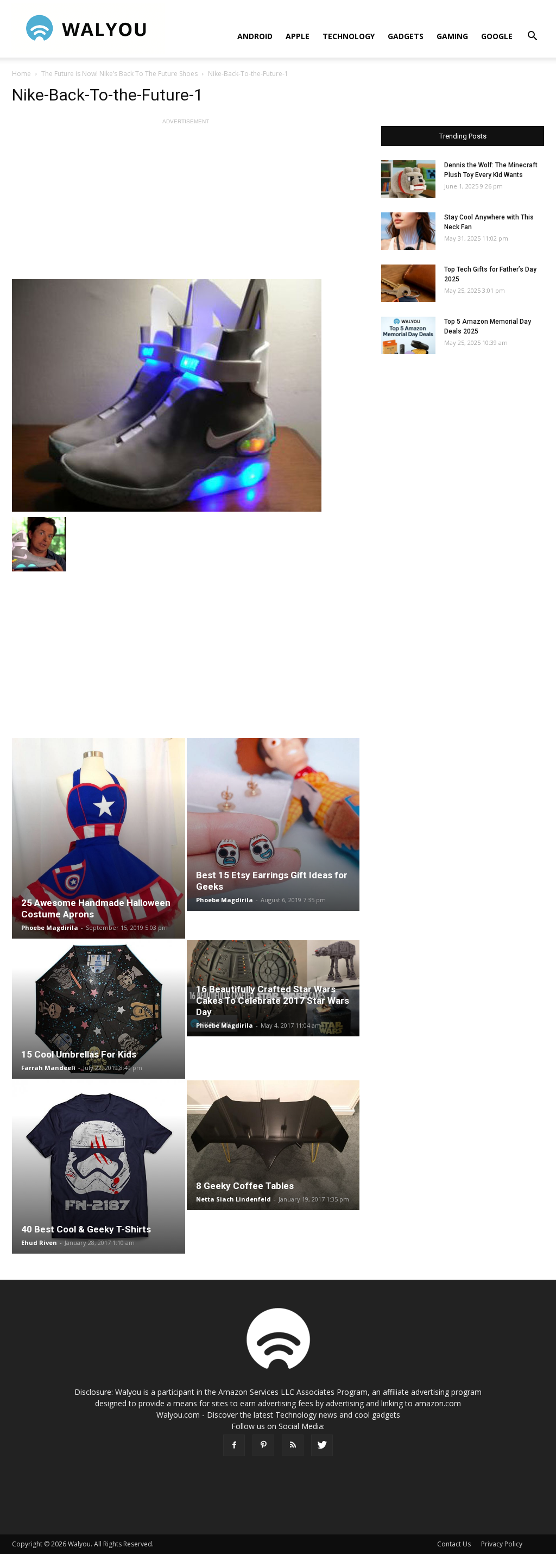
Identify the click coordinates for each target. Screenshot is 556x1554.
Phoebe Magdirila (49, 927)
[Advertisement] (185, 203)
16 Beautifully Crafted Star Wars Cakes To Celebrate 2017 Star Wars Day (272, 1000)
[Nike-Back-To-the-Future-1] (185, 395)
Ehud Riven (39, 1242)
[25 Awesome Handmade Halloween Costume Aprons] (98, 838)
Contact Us (454, 1544)
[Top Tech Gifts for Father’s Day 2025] (408, 283)
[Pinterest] (263, 1445)
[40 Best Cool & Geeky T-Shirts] (98, 1167)
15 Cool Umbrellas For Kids (78, 1054)
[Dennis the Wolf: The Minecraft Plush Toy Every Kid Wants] (408, 179)
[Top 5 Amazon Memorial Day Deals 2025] (408, 335)
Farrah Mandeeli (48, 1068)
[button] (532, 37)
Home (21, 73)
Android (255, 36)
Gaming (452, 36)
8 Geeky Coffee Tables (245, 1185)
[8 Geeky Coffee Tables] (273, 1145)
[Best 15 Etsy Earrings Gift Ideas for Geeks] (273, 824)
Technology (349, 36)
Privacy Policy (501, 1544)
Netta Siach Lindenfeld (233, 1199)
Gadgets (406, 36)
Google (497, 36)
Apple (297, 36)
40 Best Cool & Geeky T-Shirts (86, 1229)
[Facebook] (234, 1445)
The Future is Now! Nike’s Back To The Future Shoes (119, 73)
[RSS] (293, 1445)
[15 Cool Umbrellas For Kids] (98, 1009)
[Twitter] (322, 1445)
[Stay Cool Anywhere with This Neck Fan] (408, 231)
